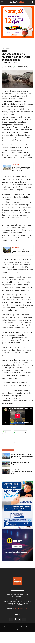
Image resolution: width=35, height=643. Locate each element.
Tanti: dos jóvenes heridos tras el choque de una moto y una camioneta (21, 464)
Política (5, 626)
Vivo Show (27, 625)
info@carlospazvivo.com (21, 608)
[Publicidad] (17, 22)
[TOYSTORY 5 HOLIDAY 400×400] (17, 560)
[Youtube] (24, 619)
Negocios (18, 626)
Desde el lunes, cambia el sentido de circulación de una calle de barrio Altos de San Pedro (22, 168)
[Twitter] (19, 619)
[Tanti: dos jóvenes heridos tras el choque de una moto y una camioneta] (6, 464)
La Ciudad (21, 625)
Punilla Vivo (11, 626)
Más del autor (18, 450)
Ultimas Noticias (7, 625)
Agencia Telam (7, 62)
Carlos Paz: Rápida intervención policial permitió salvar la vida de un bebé (21, 471)
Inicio (3, 48)
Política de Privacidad (26, 626)
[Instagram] (15, 619)
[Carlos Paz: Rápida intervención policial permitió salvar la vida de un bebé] (6, 471)
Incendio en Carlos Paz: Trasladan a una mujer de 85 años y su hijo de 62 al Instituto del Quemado (22, 456)
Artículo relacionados (8, 450)
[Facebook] (11, 619)
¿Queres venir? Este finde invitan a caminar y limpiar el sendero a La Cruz (21, 251)
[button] (32, 2)
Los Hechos (8, 48)
